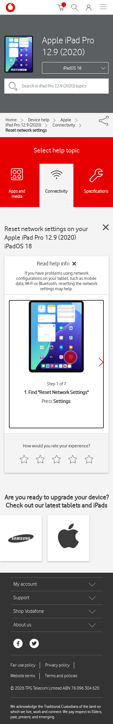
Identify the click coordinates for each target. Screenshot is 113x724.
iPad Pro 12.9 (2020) (23, 125)
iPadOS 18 (72, 68)
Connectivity (63, 125)
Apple (66, 119)
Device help (38, 119)
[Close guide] (106, 227)
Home (11, 119)
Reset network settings (26, 130)
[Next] (101, 362)
